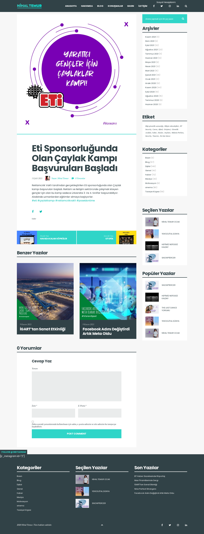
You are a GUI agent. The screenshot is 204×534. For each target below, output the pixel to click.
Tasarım (155, 136)
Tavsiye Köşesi (152, 191)
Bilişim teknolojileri (171, 126)
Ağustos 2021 (151, 49)
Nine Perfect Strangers (145, 489)
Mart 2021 (149, 70)
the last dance (165, 136)
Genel (148, 170)
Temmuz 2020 (152, 100)
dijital (160, 129)
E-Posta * (82, 405)
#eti (34, 200)
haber (34, 219)
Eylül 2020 (150, 92)
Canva (154, 129)
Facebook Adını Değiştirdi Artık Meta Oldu (154, 493)
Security (148, 136)
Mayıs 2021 (150, 62)
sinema (149, 187)
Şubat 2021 (150, 75)
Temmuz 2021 (151, 54)
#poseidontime (86, 200)
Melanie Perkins (178, 133)
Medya (148, 179)
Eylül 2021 (149, 45)
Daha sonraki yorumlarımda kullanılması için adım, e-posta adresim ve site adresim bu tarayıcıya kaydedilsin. (74, 425)
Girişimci (167, 129)
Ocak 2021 (150, 79)
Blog (147, 162)
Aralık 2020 (150, 83)
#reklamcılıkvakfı (65, 200)
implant (167, 133)
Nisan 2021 (150, 66)
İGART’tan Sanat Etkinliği (145, 484)
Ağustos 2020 (151, 96)
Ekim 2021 (149, 41)
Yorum (35, 368)
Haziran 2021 (151, 58)
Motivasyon (150, 183)
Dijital (147, 166)
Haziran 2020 (151, 104)
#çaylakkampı (46, 200)
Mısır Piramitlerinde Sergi (146, 480)
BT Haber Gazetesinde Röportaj (149, 476)
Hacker (160, 133)
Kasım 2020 (151, 87)
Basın (148, 158)
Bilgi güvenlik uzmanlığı (154, 126)
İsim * (34, 405)
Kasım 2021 (150, 37)
